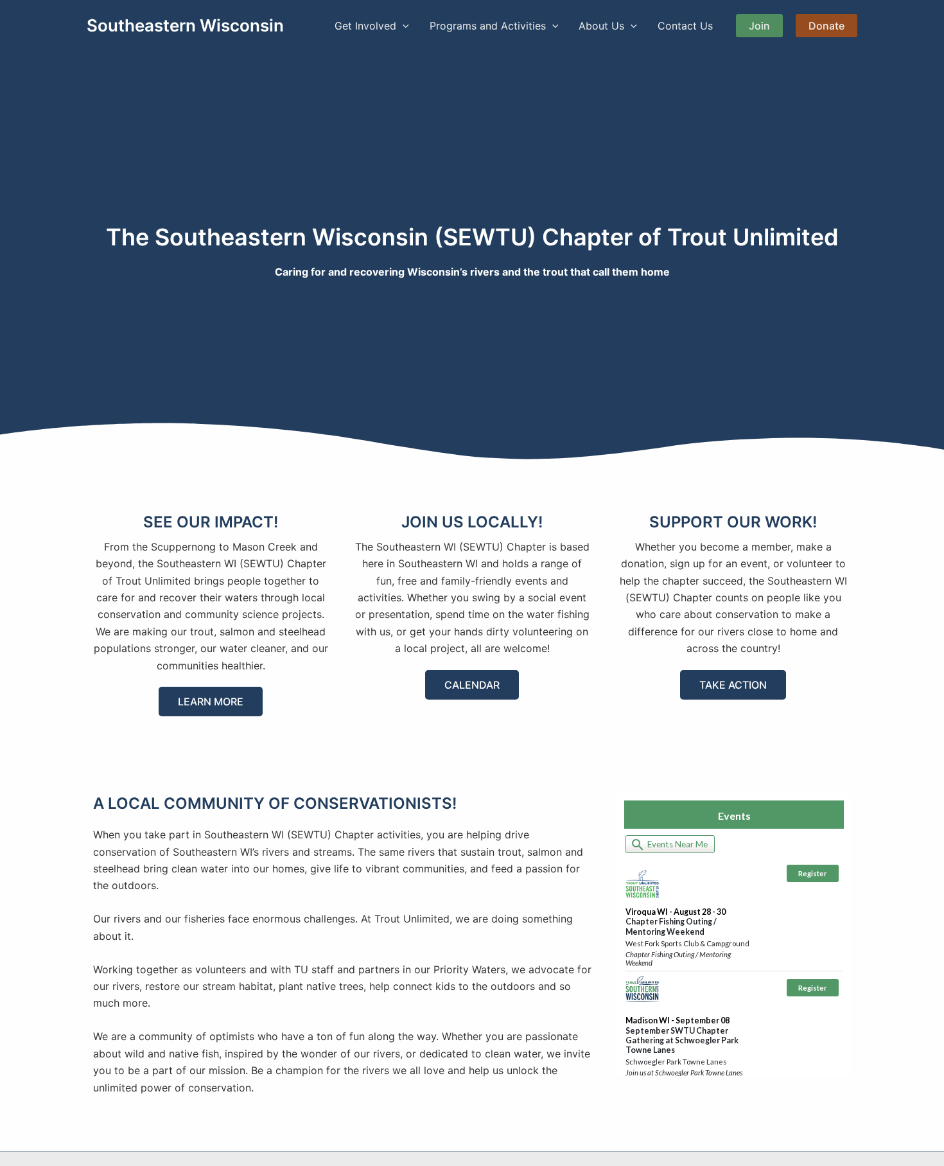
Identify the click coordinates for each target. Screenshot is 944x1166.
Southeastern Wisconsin (185, 25)
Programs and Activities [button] (488, 25)
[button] (402, 25)
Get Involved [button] (365, 25)
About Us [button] (601, 25)
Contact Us (685, 25)
